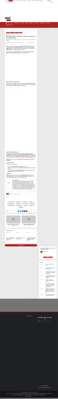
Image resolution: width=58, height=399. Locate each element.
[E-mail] (7, 191)
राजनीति (16, 23)
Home (8, 30)
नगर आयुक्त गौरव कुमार (11, 203)
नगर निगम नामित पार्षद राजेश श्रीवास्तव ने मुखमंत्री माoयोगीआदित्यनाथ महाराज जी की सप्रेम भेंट (50, 276)
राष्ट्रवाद (33, 0)
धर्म (18, 0)
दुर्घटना (33, 393)
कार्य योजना (18, 201)
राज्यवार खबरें (42, 23)
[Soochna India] (8, 19)
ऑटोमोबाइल (26, 393)
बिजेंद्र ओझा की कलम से (40, 393)
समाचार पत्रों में (41, 0)
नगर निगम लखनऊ (25, 203)
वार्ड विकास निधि (31, 205)
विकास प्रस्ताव (21, 207)
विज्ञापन (14, 0)
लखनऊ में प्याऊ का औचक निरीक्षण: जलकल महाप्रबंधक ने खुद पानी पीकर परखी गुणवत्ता (20, 160)
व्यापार (19, 23)
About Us (7, 393)
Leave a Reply (21, 245)
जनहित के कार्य (31, 201)
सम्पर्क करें (6, 0)
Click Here (50, 387)
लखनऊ (21, 32)
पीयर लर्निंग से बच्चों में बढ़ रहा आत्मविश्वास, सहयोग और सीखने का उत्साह (50, 280)
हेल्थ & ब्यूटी (48, 23)
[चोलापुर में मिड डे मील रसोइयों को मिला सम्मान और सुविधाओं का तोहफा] (42, 295)
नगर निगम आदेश (18, 203)
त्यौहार (32, 393)
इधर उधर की (36, 23)
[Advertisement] (29, 9)
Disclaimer (14, 393)
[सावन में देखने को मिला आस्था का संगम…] (42, 265)
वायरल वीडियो (36, 0)
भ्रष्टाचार (21, 0)
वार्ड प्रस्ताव (25, 205)
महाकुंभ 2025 (10, 2)
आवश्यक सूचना (19, 393)
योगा (27, 0)
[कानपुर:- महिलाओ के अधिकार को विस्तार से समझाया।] (20, 234)
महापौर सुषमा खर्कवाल (11, 205)
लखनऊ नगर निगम (19, 205)
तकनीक (23, 23)
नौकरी (12, 23)
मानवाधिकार (24, 0)
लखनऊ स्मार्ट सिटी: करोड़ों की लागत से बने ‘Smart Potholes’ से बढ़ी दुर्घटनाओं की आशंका (10, 238)
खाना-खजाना (29, 393)
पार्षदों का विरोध (32, 203)
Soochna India (10, 42)
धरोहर (17, 0)
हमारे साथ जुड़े (10, 0)
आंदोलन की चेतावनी (12, 201)
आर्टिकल (17, 393)
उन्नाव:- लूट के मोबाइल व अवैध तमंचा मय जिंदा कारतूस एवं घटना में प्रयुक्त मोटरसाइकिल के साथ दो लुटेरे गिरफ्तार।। (31, 239)
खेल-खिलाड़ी (31, 23)
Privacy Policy (10, 393)
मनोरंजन (26, 23)
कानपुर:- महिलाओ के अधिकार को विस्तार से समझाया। (20, 238)
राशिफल (30, 0)
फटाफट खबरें (12, 32)
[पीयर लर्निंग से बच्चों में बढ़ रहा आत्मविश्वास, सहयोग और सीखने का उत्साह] (42, 281)
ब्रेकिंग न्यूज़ (17, 32)
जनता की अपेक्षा (24, 201)
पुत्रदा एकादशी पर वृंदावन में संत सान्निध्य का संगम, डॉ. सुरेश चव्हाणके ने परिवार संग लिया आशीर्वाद (50, 272)
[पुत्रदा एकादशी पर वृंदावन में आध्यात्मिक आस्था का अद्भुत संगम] (42, 269)
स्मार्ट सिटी (6, 2)
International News (9, 24)
